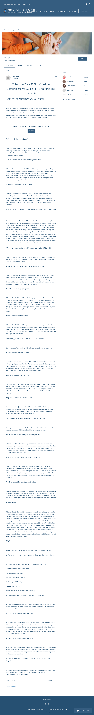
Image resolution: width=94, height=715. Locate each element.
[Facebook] (86, 4)
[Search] (73, 59)
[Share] (56, 76)
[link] (9, 65)
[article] (31, 383)
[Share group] (89, 59)
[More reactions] (13, 681)
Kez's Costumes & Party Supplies (23, 9)
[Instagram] (89, 4)
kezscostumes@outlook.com (12, 4)
